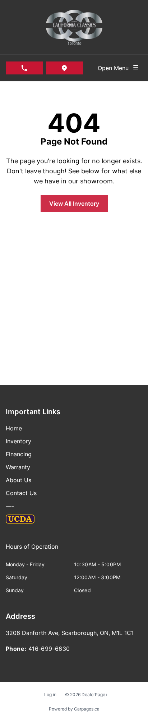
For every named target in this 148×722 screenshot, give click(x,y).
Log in (50, 694)
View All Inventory (74, 203)
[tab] (32, 550)
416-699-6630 (49, 648)
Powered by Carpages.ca (74, 709)
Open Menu (115, 68)
